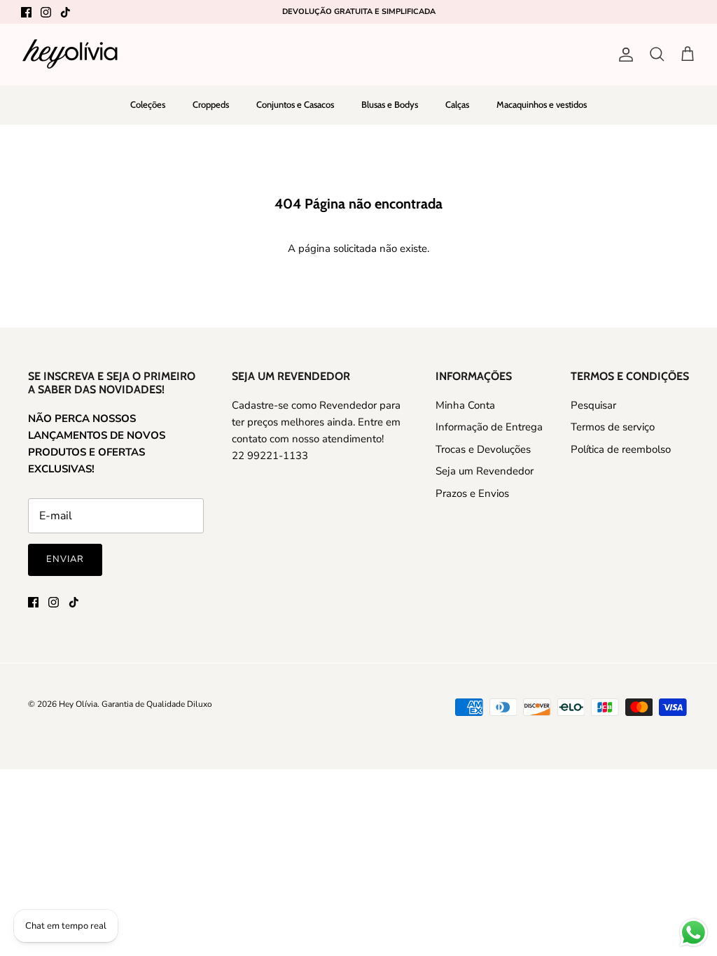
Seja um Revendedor (485, 471)
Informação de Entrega (489, 427)
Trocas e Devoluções (483, 449)
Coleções (147, 104)
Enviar (65, 559)
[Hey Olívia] (70, 54)
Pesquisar (593, 405)
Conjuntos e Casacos (295, 104)
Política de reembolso (621, 449)
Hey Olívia (78, 704)
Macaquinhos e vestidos (541, 104)
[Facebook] (26, 12)
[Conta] (623, 54)
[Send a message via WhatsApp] (693, 932)
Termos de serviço (613, 427)
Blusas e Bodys (389, 104)
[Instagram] (46, 12)
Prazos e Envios (472, 493)
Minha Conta (465, 405)
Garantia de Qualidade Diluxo (157, 704)
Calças (457, 104)
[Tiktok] (65, 12)
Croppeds (211, 104)
